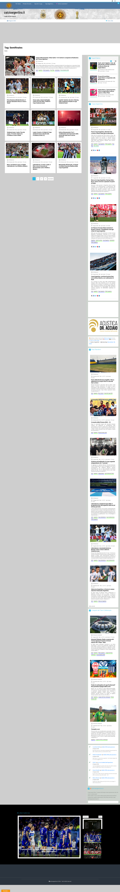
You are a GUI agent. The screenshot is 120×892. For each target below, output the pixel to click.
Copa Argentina (49, 4)
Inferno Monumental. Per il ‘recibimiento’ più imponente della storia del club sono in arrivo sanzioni (68, 135)
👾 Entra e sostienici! (61, 4)
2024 (92, 393)
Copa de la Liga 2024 (108, 393)
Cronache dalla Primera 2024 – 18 (100, 422)
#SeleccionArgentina (108, 338)
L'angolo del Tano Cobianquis (104, 696)
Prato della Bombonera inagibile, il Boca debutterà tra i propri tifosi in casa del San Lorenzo (102, 381)
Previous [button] (85, 817)
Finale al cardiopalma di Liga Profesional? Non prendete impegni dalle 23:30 (103, 685)
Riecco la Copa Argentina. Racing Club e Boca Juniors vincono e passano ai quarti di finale (103, 181)
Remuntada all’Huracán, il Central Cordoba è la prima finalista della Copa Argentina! (68, 166)
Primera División (27, 4)
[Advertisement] (60, 33)
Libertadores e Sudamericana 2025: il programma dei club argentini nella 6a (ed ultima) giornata (103, 505)
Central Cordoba (99, 240)
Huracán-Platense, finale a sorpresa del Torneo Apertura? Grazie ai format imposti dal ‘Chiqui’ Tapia (102, 641)
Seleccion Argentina (102, 601)
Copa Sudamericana (110, 517)
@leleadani (106, 339)
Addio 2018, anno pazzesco (108, 747)
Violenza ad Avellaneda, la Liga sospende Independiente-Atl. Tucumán (103, 462)
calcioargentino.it (14, 12)
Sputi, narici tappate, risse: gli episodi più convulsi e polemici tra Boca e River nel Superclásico (107, 97)
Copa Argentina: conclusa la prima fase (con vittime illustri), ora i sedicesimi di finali (102, 278)
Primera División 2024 (102, 432)
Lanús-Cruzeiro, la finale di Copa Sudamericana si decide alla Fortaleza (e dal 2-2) (42, 134)
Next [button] (100, 817)
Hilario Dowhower (97, 754)
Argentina (40, 70)
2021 (92, 601)
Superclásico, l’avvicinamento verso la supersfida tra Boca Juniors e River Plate (106, 70)
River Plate (52, 70)
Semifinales (57, 70)
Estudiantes (112, 240)
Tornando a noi (95, 729)
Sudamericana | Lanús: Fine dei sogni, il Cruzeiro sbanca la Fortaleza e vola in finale (16, 134)
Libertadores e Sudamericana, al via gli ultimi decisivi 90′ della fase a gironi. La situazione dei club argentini (49, 850)
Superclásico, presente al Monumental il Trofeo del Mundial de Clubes (105, 83)
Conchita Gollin (96, 747)
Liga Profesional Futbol (109, 473)
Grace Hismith (96, 770)
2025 (92, 517)
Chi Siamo (18, 4)
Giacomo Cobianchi (98, 635)
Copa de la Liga (38, 4)
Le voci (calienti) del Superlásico (105, 762)
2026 (37, 70)
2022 (92, 473)
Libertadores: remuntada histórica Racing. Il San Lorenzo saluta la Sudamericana (101, 549)
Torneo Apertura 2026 (64, 70)
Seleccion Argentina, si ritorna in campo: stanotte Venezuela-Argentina (103, 589)
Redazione (41, 61)
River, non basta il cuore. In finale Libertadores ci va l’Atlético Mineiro (17, 165)
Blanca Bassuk (96, 777)
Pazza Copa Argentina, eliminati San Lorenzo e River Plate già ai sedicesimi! (102, 132)
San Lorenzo (96, 145)
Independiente (101, 473)
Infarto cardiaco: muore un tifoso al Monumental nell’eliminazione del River (102, 795)
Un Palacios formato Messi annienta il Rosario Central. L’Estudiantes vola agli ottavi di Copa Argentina (102, 229)
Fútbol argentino (46, 70)
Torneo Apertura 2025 (100, 654)
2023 (92, 560)
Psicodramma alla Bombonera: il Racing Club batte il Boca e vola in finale (16, 101)
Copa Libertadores (102, 517)
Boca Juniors (101, 393)
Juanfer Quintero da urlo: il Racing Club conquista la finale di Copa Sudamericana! (69, 101)
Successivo (50, 178)
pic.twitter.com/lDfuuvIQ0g (94, 340)
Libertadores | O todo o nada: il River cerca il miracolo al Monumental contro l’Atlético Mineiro (42, 167)
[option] (103, 73)
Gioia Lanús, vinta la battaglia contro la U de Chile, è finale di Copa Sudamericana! (41, 101)
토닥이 (94, 762)
